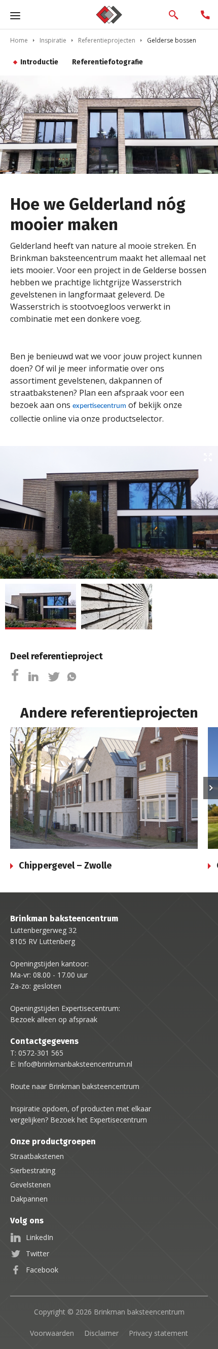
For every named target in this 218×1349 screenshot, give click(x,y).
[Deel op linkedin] (33, 677)
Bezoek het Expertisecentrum (98, 1120)
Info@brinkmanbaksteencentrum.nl (75, 1064)
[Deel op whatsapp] (71, 677)
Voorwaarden (52, 1333)
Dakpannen (29, 1199)
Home (19, 40)
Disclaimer (101, 1333)
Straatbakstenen (37, 1156)
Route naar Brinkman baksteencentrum (74, 1086)
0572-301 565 (40, 1053)
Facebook (42, 1270)
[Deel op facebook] (16, 677)
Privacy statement (158, 1333)
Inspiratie (53, 40)
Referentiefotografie (107, 62)
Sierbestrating (32, 1170)
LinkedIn (39, 1237)
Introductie (39, 62)
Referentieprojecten (106, 40)
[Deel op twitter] (54, 677)
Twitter (37, 1253)
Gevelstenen (30, 1184)
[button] (210, 788)
